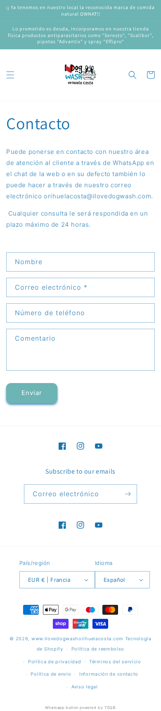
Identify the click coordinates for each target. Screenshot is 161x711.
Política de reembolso (98, 649)
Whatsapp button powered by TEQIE (80, 707)
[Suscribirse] (127, 494)
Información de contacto (108, 674)
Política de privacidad (54, 662)
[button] (10, 75)
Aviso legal (84, 687)
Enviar (31, 393)
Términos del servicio (115, 662)
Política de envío (51, 674)
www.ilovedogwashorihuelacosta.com (77, 638)
